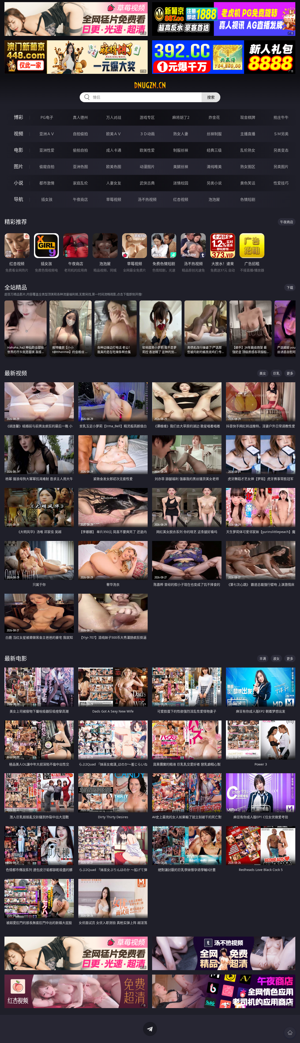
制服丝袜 (180, 150)
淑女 (276, 658)
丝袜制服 (214, 133)
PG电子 (47, 117)
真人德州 (80, 117)
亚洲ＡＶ (46, 133)
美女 (262, 373)
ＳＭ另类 (281, 133)
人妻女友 (113, 183)
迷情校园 (180, 183)
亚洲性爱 (46, 150)
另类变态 (281, 150)
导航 (18, 199)
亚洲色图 (80, 166)
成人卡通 (113, 150)
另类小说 (214, 183)
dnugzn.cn (150, 85)
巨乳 (276, 373)
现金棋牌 (247, 117)
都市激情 (46, 183)
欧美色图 (113, 166)
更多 (290, 373)
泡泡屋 (214, 199)
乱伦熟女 (247, 150)
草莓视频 (113, 199)
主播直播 (247, 133)
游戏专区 (147, 117)
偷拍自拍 (80, 150)
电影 (18, 150)
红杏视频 (180, 199)
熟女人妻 (180, 133)
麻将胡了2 (180, 117)
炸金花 (214, 117)
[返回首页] (290, 1032)
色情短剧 (247, 199)
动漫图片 (147, 166)
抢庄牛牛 (281, 117)
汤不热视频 (147, 199)
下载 (290, 287)
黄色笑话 (247, 183)
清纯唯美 (214, 166)
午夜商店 (80, 199)
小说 (18, 183)
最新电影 (15, 658)
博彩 (18, 117)
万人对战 (113, 117)
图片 (18, 166)
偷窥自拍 (46, 166)
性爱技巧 (281, 183)
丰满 (262, 658)
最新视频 (15, 373)
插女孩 (46, 199)
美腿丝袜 (180, 166)
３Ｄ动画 (147, 133)
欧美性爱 (147, 150)
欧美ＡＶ (113, 133)
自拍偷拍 (80, 133)
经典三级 (214, 150)
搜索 (211, 97)
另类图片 (281, 166)
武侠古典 (147, 183)
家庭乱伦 (80, 183)
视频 (18, 134)
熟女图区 (247, 166)
